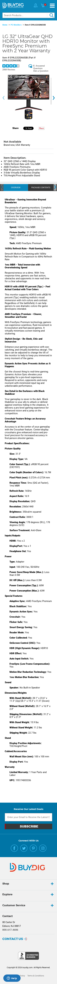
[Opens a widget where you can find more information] (12, 978)
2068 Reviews (8, 69)
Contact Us (12, 939)
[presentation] (3, 97)
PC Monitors (16, 25)
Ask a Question (40, 71)
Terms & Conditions (35, 976)
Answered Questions (39, 67)
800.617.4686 (10, 929)
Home (4, 25)
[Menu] (52, 6)
